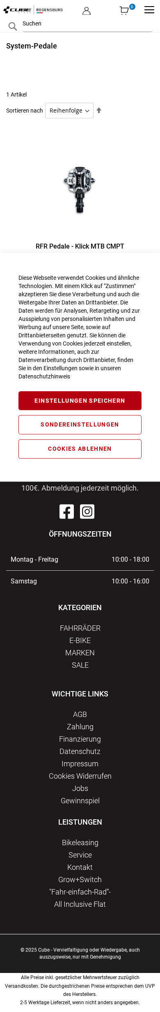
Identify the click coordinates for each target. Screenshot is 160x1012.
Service (80, 855)
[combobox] (88, 23)
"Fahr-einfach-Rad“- (80, 892)
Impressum (80, 763)
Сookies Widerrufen (80, 776)
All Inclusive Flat (80, 904)
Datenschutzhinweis (44, 376)
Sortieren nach (24, 110)
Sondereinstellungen (80, 425)
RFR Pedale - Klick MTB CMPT (80, 246)
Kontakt (80, 867)
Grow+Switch (80, 879)
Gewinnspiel (80, 800)
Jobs (80, 788)
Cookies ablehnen (80, 448)
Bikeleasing (80, 842)
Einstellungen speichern (79, 400)
